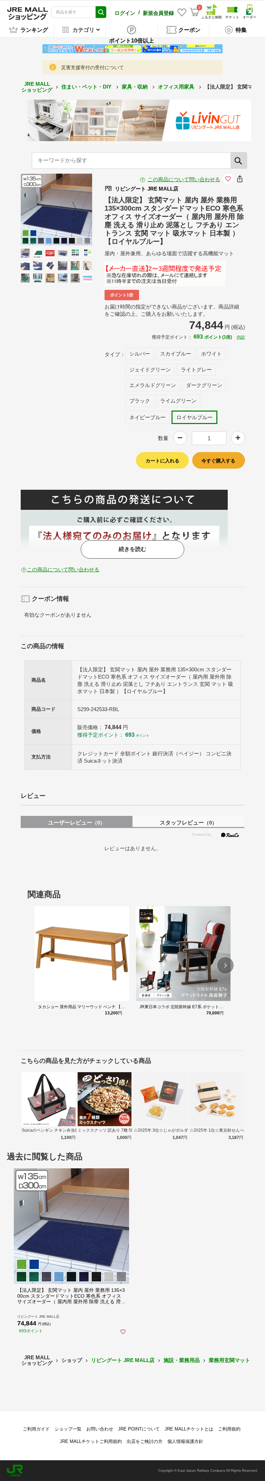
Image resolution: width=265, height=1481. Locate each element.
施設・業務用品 (182, 1360)
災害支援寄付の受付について (92, 67)
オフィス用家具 (177, 87)
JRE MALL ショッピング (36, 87)
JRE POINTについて (139, 1429)
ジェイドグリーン (150, 369)
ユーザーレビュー (76, 823)
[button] (225, 965)
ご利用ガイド (36, 1429)
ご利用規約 (229, 1429)
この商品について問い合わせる (184, 179)
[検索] (238, 160)
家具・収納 (135, 87)
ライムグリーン (178, 401)
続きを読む (132, 549)
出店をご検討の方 (145, 1441)
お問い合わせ (99, 1429)
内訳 (241, 337)
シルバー (139, 354)
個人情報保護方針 (185, 1441)
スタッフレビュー (188, 823)
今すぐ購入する (218, 460)
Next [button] (70, 209)
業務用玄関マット (229, 1360)
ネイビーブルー (147, 417)
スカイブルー (175, 354)
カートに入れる (162, 460)
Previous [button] (42, 209)
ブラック (139, 401)
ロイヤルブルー (194, 417)
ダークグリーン (204, 385)
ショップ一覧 (68, 1429)
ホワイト (211, 354)
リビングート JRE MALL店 (123, 1360)
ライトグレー (196, 369)
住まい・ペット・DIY (87, 87)
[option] (56, 209)
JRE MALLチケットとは (189, 1429)
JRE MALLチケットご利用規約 (91, 1441)
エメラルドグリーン (152, 385)
